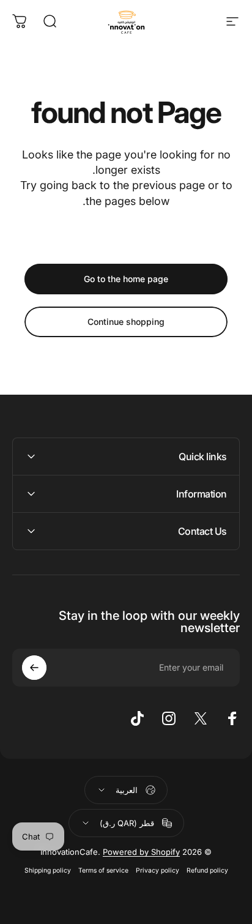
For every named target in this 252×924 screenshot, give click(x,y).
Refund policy (207, 870)
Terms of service (103, 870)
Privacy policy (157, 870)
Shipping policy (47, 870)
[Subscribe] (34, 667)
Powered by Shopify (141, 852)
